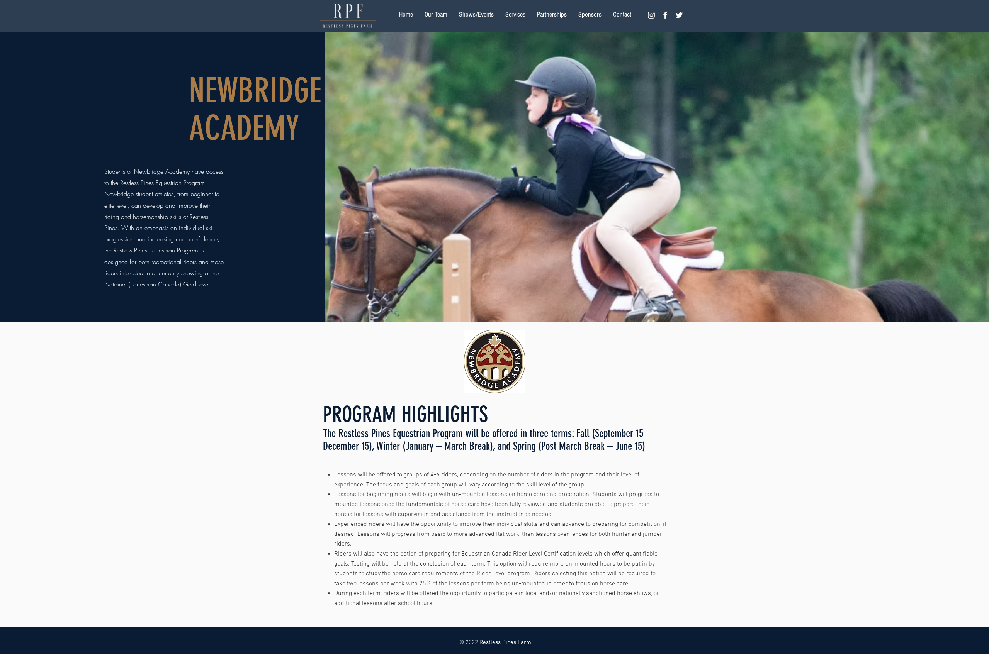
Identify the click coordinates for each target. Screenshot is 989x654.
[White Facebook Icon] (665, 15)
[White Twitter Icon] (679, 15)
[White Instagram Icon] (651, 15)
